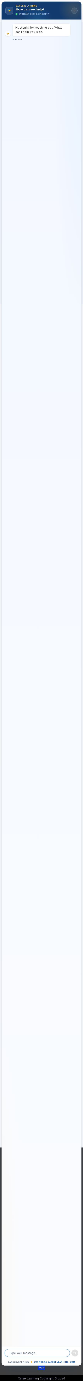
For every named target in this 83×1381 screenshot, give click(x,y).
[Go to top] (74, 1366)
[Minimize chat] (74, 11)
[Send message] (74, 1353)
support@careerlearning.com (54, 1362)
